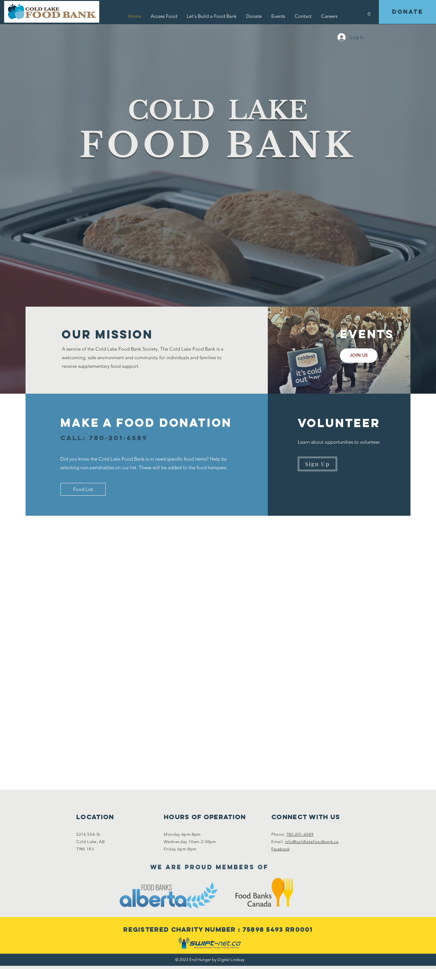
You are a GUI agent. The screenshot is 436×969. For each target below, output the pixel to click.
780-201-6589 (300, 834)
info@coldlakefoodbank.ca (312, 841)
